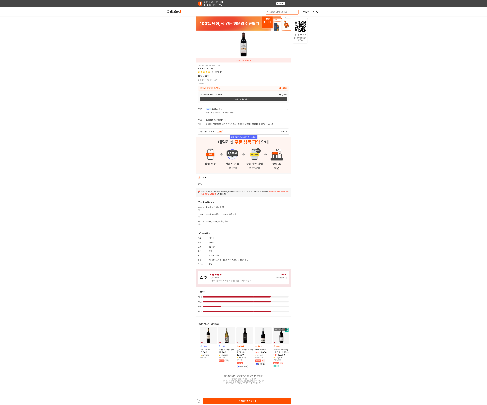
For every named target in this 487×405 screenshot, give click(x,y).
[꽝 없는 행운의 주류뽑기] (243, 23)
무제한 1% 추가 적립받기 (242, 99)
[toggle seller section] (287, 109)
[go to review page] (288, 177)
